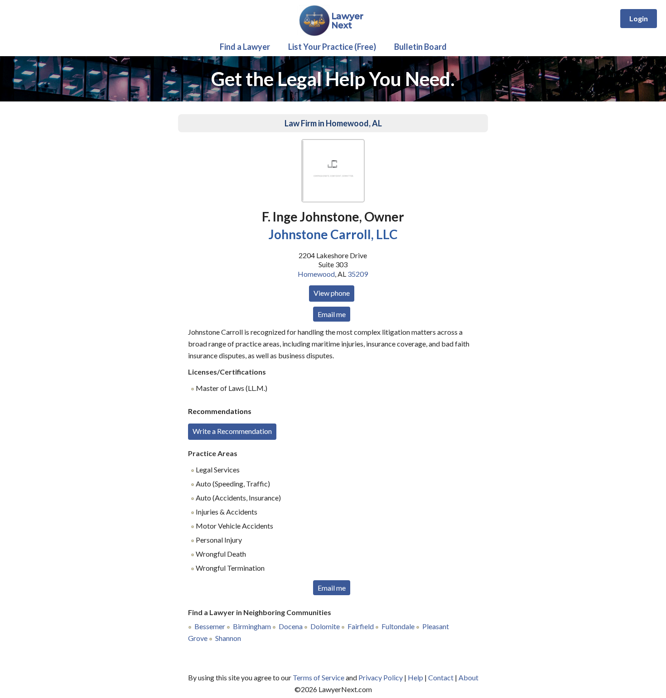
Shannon (228, 638)
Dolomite (325, 626)
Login (638, 18)
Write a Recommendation (232, 431)
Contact (441, 677)
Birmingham (252, 626)
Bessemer (209, 626)
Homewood (316, 274)
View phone (332, 293)
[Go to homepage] (333, 34)
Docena (291, 626)
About (468, 677)
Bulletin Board (420, 47)
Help (415, 677)
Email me (332, 314)
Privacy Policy (380, 677)
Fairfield (360, 626)
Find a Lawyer (245, 47)
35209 (357, 274)
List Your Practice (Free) (332, 47)
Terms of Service (318, 677)
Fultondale (398, 626)
